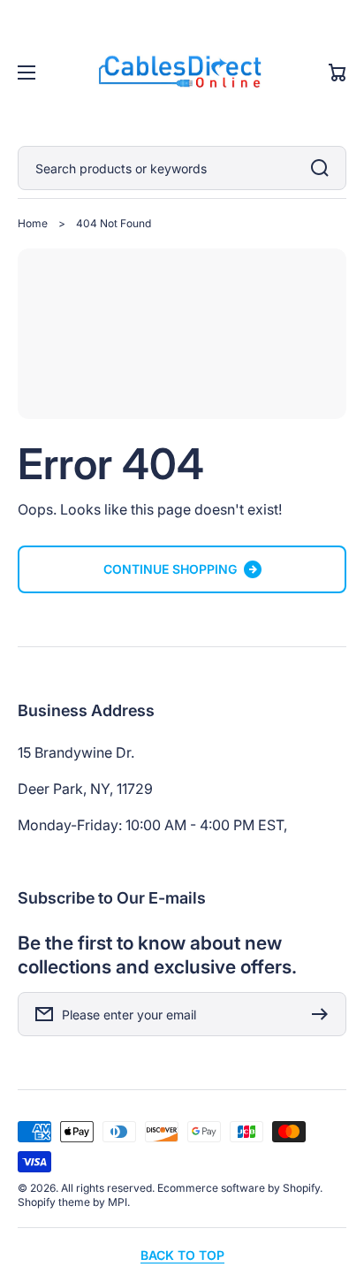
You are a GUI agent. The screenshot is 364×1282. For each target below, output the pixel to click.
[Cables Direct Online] (182, 72)
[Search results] (324, 168)
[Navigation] (26, 72)
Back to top (182, 1255)
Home (33, 223)
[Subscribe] (324, 1014)
